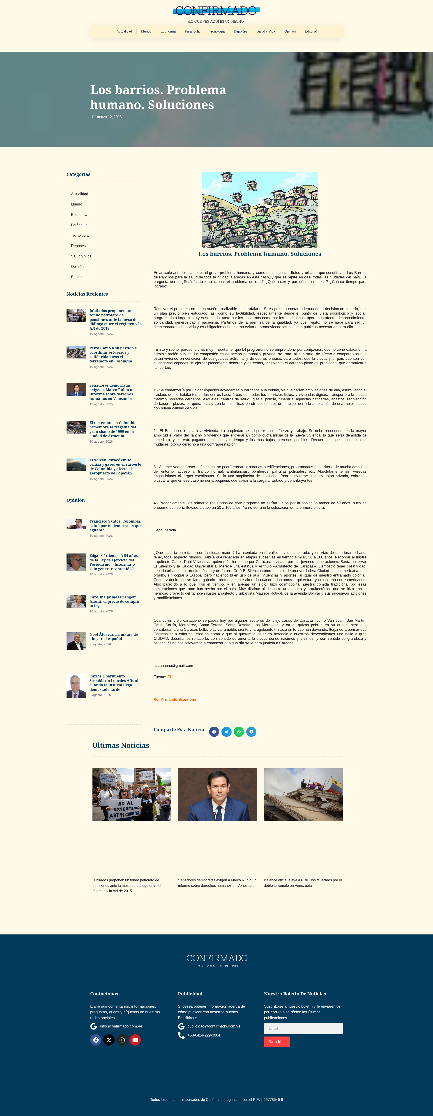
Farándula (192, 31)
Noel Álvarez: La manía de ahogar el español (114, 636)
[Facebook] (95, 1040)
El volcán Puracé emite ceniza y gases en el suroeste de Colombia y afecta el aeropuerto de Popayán (115, 467)
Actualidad (124, 31)
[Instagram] (122, 1040)
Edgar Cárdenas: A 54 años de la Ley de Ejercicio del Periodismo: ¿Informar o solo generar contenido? (114, 562)
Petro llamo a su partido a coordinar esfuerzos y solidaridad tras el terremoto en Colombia (113, 355)
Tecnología (217, 31)
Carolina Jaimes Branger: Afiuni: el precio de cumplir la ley (115, 601)
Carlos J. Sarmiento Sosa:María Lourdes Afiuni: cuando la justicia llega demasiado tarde (115, 683)
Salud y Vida (266, 31)
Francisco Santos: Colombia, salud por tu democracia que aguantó (116, 525)
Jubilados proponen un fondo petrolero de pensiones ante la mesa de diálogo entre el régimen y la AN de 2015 (116, 319)
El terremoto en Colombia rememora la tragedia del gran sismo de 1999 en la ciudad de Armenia (113, 429)
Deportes (240, 31)
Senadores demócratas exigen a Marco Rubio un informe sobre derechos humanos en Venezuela (112, 392)
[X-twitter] (109, 1040)
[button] (214, 732)
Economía (168, 31)
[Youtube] (135, 1040)
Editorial (311, 31)
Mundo (146, 31)
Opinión (290, 31)
